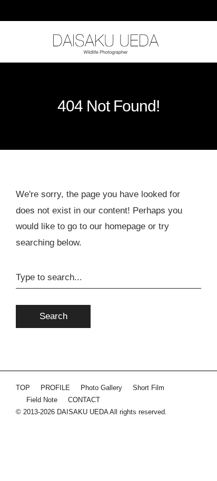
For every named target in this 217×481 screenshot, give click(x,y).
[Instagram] (23, 435)
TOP (23, 388)
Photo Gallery (101, 388)
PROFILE (55, 388)
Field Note (41, 400)
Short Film (148, 388)
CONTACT (84, 400)
